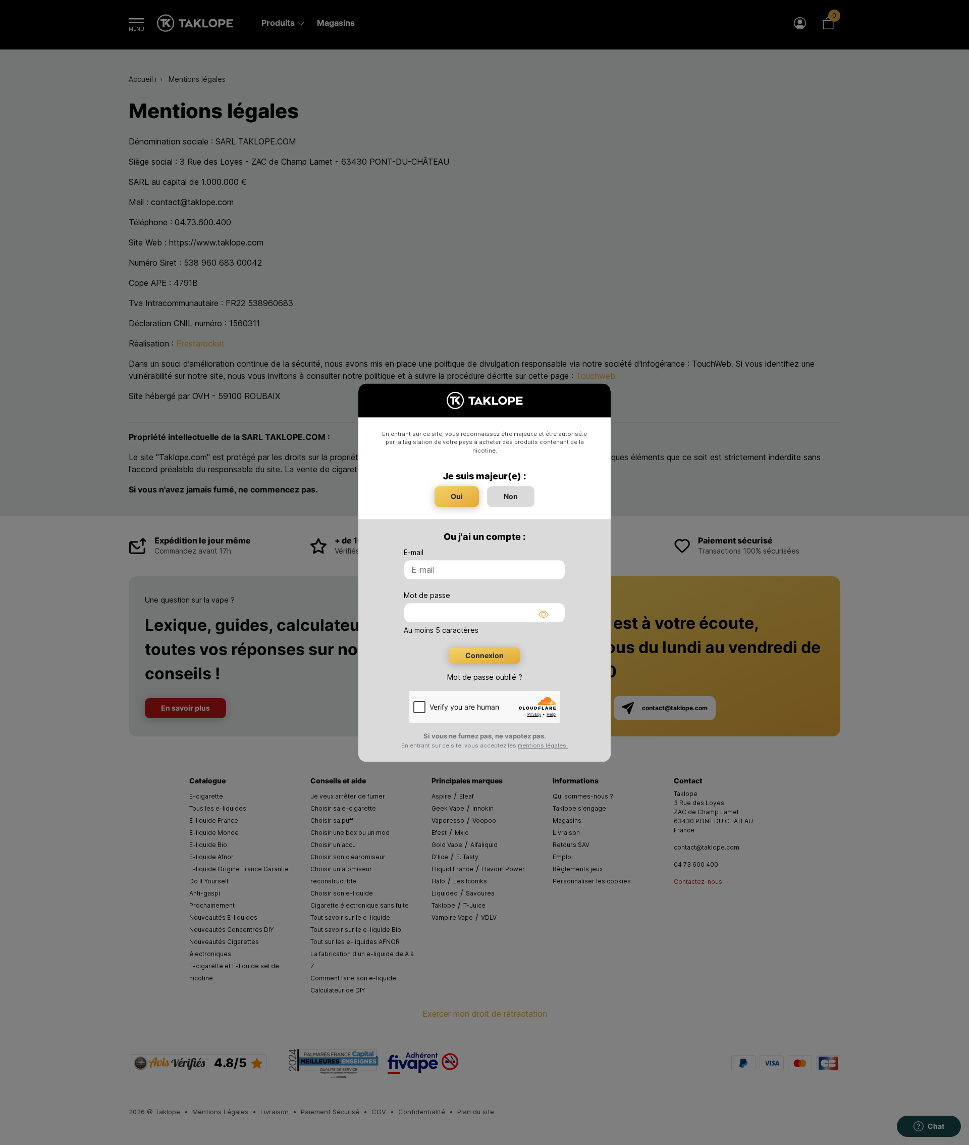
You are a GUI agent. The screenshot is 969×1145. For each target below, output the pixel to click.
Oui (457, 496)
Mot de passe (427, 595)
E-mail (413, 552)
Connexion (484, 655)
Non (511, 496)
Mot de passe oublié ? (484, 677)
